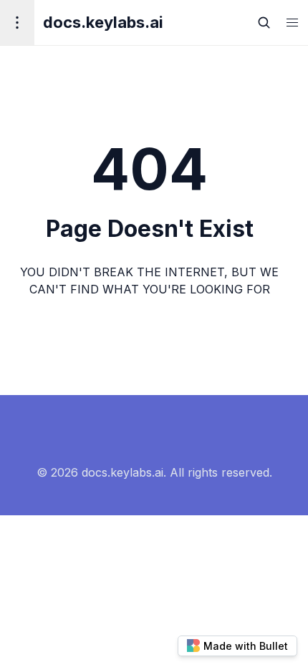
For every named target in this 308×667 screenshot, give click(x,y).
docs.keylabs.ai (103, 22)
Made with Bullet (245, 646)
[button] (292, 22)
